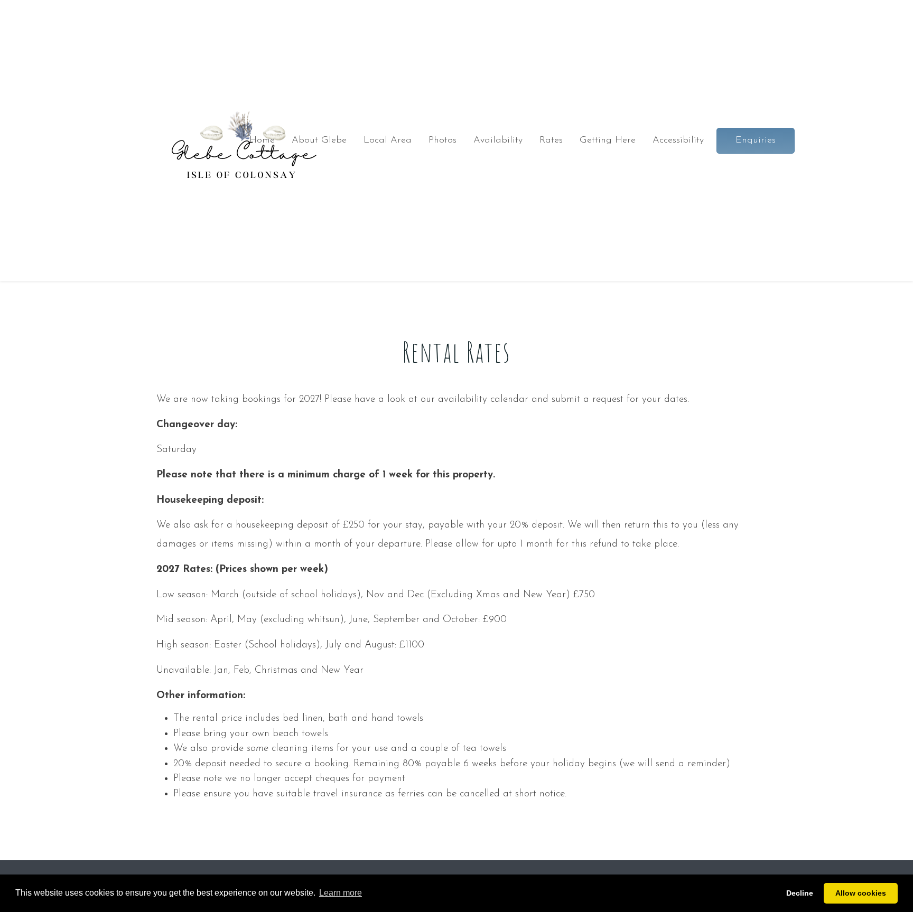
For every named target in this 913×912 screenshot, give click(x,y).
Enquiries (755, 140)
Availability (498, 140)
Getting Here (608, 140)
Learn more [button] (340, 892)
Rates (551, 140)
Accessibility (678, 140)
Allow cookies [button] (860, 893)
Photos (442, 140)
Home (262, 140)
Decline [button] (799, 893)
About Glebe (319, 140)
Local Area (388, 140)
